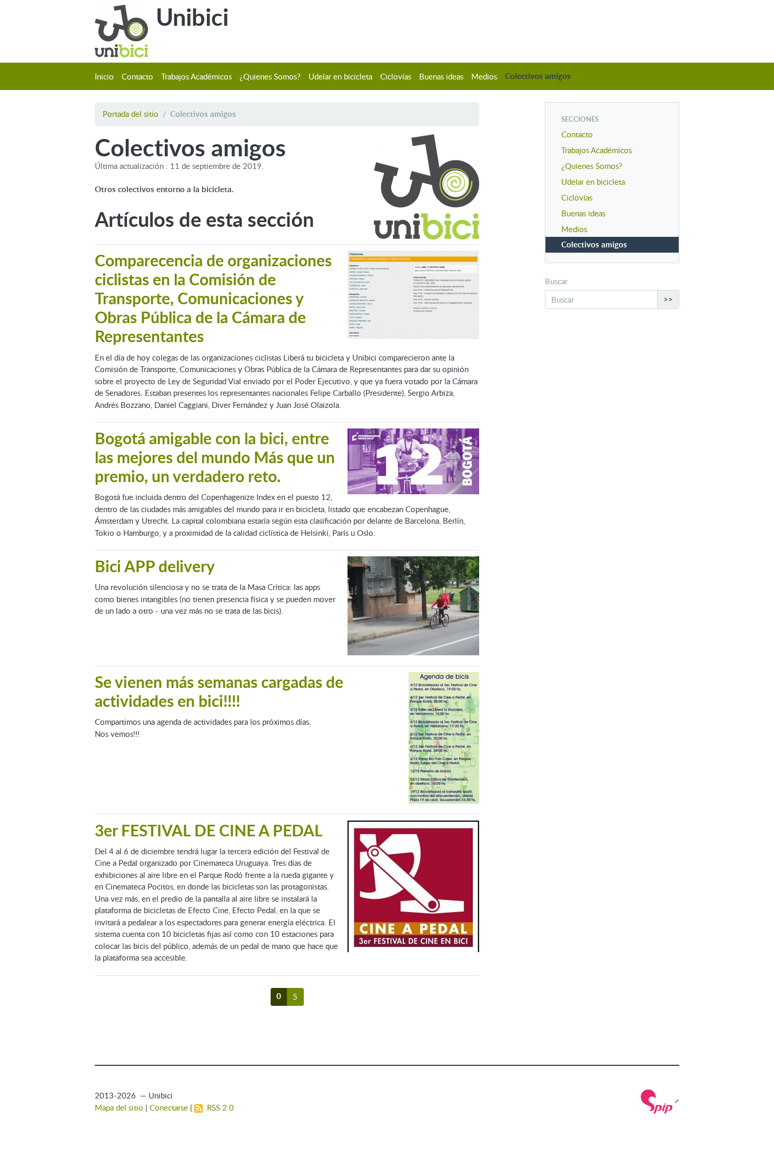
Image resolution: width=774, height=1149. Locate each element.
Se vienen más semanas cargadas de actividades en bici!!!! (219, 691)
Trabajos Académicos (196, 76)
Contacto (137, 76)
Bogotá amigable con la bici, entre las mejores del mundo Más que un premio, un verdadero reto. (215, 457)
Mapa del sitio (119, 1107)
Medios (484, 76)
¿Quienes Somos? (270, 76)
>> (668, 299)
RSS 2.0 (218, 1107)
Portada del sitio (130, 113)
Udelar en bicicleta (340, 76)
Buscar (556, 281)
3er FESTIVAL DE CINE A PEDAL (209, 830)
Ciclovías (395, 76)
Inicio (104, 76)
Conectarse (169, 1107)
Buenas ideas (441, 76)
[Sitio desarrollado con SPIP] (660, 1100)
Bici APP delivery (155, 566)
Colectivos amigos (538, 76)
